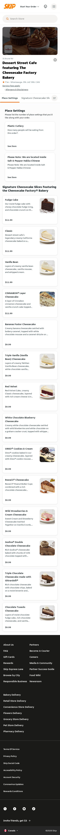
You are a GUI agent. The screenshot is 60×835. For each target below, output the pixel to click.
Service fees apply (11, 85)
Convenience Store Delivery (18, 707)
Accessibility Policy (12, 770)
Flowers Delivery (12, 713)
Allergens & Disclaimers (17, 89)
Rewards (8, 663)
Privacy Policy (10, 756)
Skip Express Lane (13, 669)
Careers (34, 657)
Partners (34, 644)
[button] (10, 98)
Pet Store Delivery (13, 725)
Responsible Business (15, 681)
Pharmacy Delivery (13, 731)
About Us (8, 644)
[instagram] (25, 811)
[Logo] (10, 6)
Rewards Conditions (13, 791)
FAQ (5, 650)
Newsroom (36, 681)
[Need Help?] (45, 6)
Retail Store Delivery (14, 700)
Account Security (11, 777)
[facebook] (15, 811)
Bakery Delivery (12, 694)
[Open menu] (54, 7)
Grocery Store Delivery (15, 719)
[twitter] (6, 811)
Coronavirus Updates (13, 784)
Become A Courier (40, 650)
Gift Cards (8, 657)
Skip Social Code (11, 763)
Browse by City (11, 675)
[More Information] (55, 59)
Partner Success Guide (42, 669)
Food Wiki (35, 675)
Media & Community (41, 663)
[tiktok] (34, 811)
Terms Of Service (11, 749)
